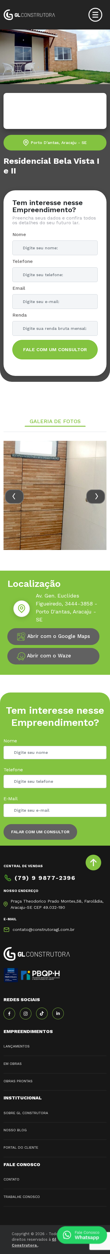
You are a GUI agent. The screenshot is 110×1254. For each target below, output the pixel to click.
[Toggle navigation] (95, 15)
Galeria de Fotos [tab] (55, 421)
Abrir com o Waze (48, 656)
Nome (19, 234)
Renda (19, 315)
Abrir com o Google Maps (58, 636)
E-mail (11, 798)
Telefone (22, 261)
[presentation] (14, 497)
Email (18, 288)
